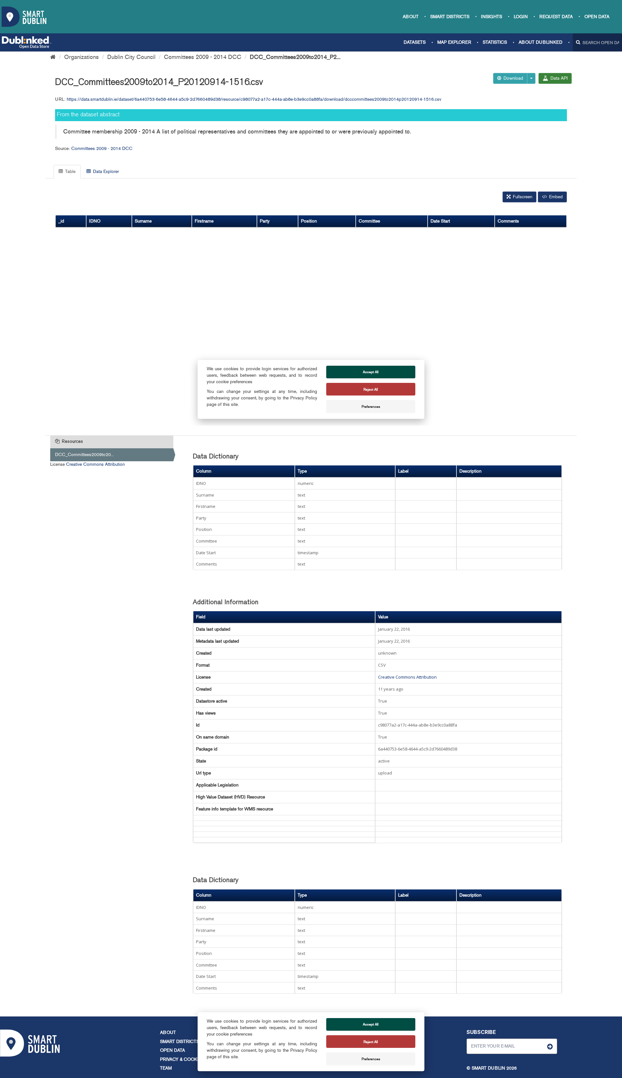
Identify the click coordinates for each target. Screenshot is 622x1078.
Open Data (596, 16)
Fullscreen (522, 197)
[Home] (53, 57)
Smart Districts (449, 16)
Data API (558, 78)
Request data (556, 16)
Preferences (371, 1059)
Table (69, 171)
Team (166, 1068)
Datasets (415, 42)
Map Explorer (454, 42)
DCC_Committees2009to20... (84, 454)
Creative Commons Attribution (95, 464)
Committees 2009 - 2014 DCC (202, 57)
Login (521, 16)
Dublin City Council (131, 57)
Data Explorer (105, 171)
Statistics (495, 42)
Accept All (370, 1024)
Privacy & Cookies (182, 1059)
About (411, 16)
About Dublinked (540, 42)
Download (512, 78)
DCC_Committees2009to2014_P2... (295, 57)
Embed (555, 197)
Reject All (370, 1041)
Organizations (81, 57)
